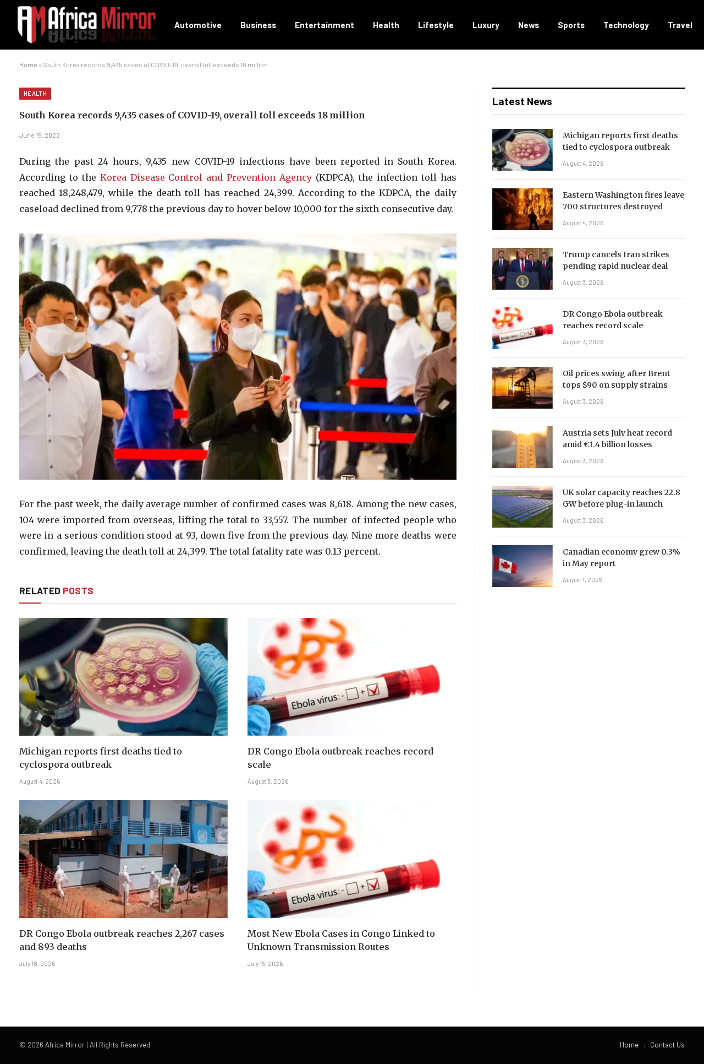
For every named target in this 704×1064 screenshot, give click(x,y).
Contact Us (667, 1044)
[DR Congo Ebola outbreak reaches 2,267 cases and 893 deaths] (123, 859)
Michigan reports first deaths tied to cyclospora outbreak (100, 758)
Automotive (198, 25)
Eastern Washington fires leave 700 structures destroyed (623, 200)
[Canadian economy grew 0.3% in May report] (522, 566)
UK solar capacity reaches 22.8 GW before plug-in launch (621, 498)
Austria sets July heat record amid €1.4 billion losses (617, 438)
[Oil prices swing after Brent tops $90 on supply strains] (522, 388)
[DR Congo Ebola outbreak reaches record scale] (352, 676)
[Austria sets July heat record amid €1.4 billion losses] (522, 447)
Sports (571, 25)
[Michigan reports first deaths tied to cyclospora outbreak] (123, 676)
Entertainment (324, 25)
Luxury (485, 25)
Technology (626, 25)
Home (28, 64)
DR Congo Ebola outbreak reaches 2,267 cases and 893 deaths (121, 940)
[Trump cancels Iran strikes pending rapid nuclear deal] (522, 269)
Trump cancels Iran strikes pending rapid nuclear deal (616, 260)
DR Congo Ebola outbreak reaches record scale (340, 758)
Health (386, 25)
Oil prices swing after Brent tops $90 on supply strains (616, 379)
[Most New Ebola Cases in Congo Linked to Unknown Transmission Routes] (352, 859)
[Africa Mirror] (86, 25)
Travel (680, 25)
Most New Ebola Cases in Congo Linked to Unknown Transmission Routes (341, 940)
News (528, 25)
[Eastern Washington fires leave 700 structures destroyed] (522, 209)
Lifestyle (436, 25)
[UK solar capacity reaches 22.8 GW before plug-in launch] (522, 507)
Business (258, 25)
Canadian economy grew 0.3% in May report (621, 557)
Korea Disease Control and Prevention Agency (206, 177)
